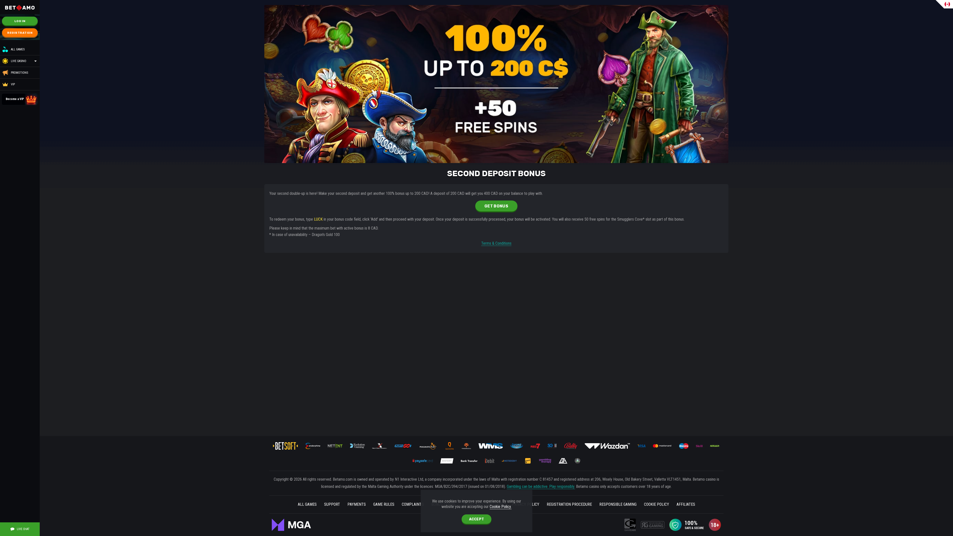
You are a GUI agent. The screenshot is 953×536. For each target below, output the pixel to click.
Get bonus (496, 206)
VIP (13, 84)
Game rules (383, 504)
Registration (20, 32)
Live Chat (23, 529)
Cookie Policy (656, 504)
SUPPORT (332, 504)
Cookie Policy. (500, 506)
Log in (19, 21)
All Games (18, 49)
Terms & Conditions (496, 243)
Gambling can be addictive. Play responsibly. (541, 486)
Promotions (19, 72)
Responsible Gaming (618, 504)
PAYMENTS (356, 504)
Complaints (413, 504)
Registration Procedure (569, 504)
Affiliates (686, 504)
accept (476, 519)
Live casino (18, 61)
